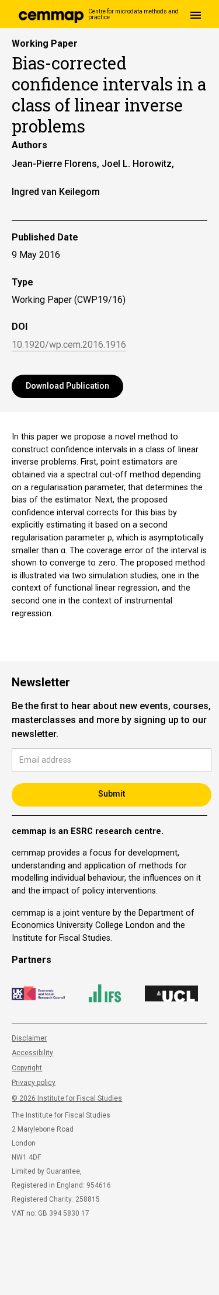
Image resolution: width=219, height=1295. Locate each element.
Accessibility (32, 1053)
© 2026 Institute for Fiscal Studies (67, 1098)
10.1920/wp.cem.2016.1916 (69, 345)
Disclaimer (29, 1038)
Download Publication (67, 385)
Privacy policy (33, 1082)
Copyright (27, 1068)
